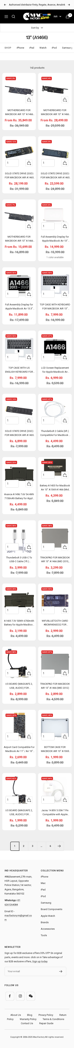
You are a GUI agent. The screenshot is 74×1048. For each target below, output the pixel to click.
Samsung (67, 47)
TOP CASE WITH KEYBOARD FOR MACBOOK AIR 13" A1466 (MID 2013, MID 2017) (54, 307)
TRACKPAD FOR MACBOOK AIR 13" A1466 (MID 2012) (55, 685)
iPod (54, 47)
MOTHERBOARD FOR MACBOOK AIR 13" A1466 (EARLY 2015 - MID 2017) (19, 113)
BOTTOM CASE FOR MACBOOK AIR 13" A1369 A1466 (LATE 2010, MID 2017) (55, 750)
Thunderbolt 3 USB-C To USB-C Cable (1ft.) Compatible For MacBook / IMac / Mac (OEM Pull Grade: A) (19, 560)
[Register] (60, 971)
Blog (29, 1015)
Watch (42, 47)
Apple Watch (48, 915)
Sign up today (39, 961)
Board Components (51, 909)
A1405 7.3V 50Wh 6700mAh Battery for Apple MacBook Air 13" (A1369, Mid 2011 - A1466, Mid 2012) (19, 623)
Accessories (48, 928)
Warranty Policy (28, 1019)
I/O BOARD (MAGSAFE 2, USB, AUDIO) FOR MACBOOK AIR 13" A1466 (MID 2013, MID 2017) (19, 686)
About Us (15, 1015)
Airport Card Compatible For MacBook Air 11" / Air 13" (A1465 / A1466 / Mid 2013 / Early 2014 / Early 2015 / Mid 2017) (19, 750)
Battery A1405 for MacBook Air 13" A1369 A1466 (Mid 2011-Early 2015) (55, 488)
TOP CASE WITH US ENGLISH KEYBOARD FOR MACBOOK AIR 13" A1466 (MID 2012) (19, 370)
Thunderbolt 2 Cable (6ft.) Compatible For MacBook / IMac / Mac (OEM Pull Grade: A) (55, 434)
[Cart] (67, 16)
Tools (44, 935)
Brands (45, 922)
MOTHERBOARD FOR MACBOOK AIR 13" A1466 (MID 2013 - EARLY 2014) (55, 113)
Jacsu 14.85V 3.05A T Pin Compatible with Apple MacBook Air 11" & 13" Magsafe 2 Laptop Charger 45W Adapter (55, 813)
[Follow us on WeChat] (30, 996)
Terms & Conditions (53, 1019)
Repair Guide (46, 1023)
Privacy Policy (46, 1015)
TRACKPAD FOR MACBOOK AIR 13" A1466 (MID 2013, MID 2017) (55, 560)
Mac (43, 883)
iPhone (20, 47)
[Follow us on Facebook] (10, 996)
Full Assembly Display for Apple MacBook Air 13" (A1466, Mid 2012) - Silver (55, 239)
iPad (31, 47)
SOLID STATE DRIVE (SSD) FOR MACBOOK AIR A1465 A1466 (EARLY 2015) (55, 176)
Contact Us (27, 1023)
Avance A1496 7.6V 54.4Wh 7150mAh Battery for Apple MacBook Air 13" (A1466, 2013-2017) (19, 497)
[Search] (13, 16)
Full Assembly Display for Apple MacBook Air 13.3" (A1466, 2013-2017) (19, 307)
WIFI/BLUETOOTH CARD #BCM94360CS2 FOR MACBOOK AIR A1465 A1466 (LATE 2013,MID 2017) (55, 623)
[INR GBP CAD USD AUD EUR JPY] (57, 16)
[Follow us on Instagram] (20, 996)
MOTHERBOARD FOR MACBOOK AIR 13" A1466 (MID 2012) (19, 239)
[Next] (59, 846)
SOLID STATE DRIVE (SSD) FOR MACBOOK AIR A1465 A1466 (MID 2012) (19, 434)
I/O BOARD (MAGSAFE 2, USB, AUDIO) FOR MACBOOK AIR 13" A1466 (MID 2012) (19, 813)
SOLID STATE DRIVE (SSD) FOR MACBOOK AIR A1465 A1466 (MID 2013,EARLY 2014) (19, 176)
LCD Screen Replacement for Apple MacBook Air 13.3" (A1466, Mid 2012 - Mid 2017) (55, 370)
